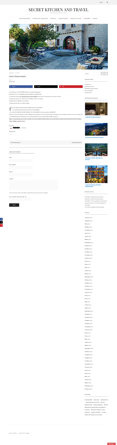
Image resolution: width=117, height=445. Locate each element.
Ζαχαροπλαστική (63, 18)
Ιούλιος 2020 (88, 333)
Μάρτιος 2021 (88, 308)
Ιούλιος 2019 (87, 370)
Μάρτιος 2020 (88, 345)
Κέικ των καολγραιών (89, 90)
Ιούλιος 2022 (87, 261)
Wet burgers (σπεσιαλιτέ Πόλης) (91, 88)
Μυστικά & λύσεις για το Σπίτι (92, 402)
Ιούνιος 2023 (87, 233)
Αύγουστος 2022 (88, 258)
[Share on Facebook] (1, 219)
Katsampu (27, 433)
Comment (11, 179)
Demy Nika (12, 81)
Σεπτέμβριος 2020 (89, 326)
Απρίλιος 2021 (88, 305)
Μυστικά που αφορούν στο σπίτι (98, 409)
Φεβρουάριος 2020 (89, 348)
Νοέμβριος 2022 (88, 248)
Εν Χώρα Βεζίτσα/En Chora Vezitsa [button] (28, 96)
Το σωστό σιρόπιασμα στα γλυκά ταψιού (99, 201)
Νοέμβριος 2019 (88, 357)
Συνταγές (53, 18)
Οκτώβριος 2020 (88, 323)
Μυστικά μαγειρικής (98, 404)
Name (10, 157)
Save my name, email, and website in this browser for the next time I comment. (29, 192)
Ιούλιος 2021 (87, 295)
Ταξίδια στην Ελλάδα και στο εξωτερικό (93, 414)
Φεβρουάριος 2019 (89, 385)
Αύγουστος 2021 (88, 292)
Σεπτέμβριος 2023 (89, 230)
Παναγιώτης (87, 199)
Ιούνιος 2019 (87, 373)
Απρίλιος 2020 (88, 342)
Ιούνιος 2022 (87, 264)
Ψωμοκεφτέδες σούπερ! (89, 86)
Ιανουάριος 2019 (88, 389)
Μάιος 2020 (87, 339)
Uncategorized (88, 399)
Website (11, 171)
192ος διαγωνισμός (76, 142)
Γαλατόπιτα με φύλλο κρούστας (97, 197)
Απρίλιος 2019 (88, 379)
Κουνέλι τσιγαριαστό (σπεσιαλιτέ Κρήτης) (96, 207)
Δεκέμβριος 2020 (88, 317)
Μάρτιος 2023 (88, 239)
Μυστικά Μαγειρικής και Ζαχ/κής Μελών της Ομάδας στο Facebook (96, 407)
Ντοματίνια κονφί (88, 92)
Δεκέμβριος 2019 (88, 354)
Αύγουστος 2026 (88, 217)
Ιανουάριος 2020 (88, 351)
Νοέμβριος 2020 (88, 320)
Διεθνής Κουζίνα (104, 399)
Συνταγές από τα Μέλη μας (40, 18)
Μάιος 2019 (87, 376)
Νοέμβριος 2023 (88, 227)
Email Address (12, 164)
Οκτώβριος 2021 (88, 286)
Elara (10, 433)
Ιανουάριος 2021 (88, 314)
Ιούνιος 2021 (87, 298)
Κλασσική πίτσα (88, 84)
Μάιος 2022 (87, 267)
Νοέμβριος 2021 (88, 283)
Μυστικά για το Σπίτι (76, 18)
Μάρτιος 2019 (88, 382)
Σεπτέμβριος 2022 (89, 255)
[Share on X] (1, 222)
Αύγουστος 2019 (88, 367)
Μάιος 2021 (87, 301)
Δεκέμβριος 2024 (88, 220)
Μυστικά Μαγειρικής (24, 18)
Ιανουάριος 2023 (88, 245)
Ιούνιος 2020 (88, 336)
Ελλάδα (95, 18)
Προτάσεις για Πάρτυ (95, 412)
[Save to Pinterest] (1, 225)
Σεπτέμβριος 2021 (89, 289)
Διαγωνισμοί (87, 18)
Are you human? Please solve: (16, 196)
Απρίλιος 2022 (88, 270)
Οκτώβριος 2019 (88, 361)
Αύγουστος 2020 (88, 329)
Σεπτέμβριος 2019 (89, 364)
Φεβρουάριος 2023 (89, 242)
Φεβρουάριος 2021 (89, 311)
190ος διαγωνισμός (16, 142)
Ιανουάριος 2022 (88, 280)
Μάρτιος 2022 (88, 273)
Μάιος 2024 (87, 224)
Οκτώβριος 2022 (88, 252)
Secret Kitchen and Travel (58, 9)
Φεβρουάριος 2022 (89, 276)
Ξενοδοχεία (87, 412)
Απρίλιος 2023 (88, 236)
